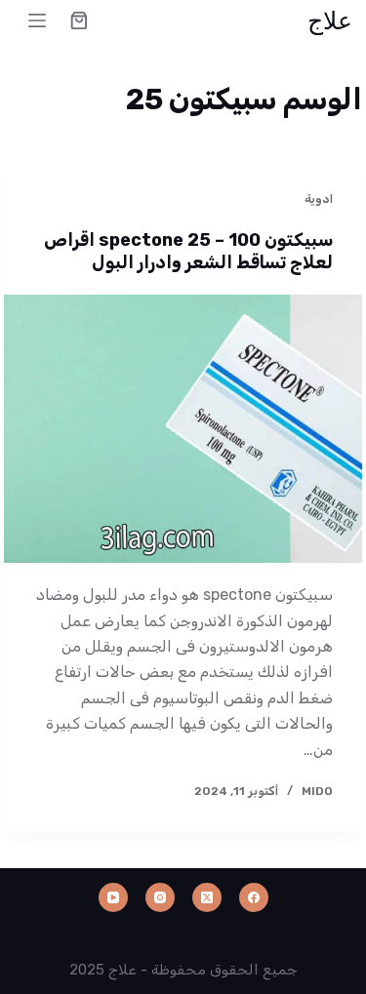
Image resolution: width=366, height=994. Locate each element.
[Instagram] (160, 897)
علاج (329, 19)
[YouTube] (113, 897)
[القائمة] (37, 20)
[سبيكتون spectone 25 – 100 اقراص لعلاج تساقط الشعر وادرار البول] (183, 429)
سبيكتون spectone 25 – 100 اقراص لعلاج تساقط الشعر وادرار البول (188, 251)
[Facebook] (253, 897)
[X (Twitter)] (207, 897)
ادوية (319, 199)
